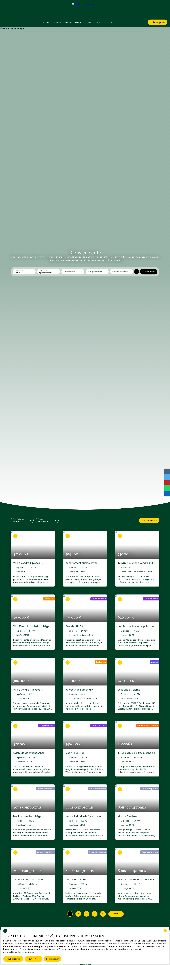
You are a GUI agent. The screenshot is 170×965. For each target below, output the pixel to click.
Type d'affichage (18, 519)
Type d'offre (19, 270)
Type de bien (43, 270)
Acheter (57, 22)
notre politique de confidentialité (18, 952)
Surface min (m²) (120, 271)
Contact (110, 22)
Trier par (40, 519)
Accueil (45, 22)
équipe (89, 22)
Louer (68, 22)
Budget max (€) (96, 271)
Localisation (69, 271)
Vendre (78, 22)
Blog (98, 22)
